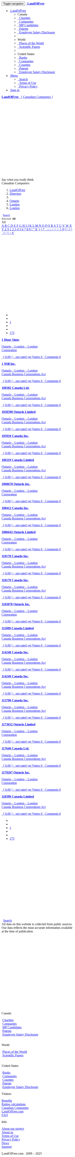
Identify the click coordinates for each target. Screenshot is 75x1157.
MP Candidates (28, 25)
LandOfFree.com (12, 1111)
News (5, 1143)
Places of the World (31, 43)
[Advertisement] (37, 138)
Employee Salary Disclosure (36, 32)
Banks (22, 57)
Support (7, 1146)
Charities (24, 18)
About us (7, 1132)
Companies (25, 21)
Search (23, 79)
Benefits (7, 1100)
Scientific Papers (29, 46)
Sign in (14, 90)
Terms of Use (27, 83)
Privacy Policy (28, 86)
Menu (14, 75)
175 (12, 333)
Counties (24, 65)
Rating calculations (14, 1104)
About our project (13, 1128)
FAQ (5, 1115)
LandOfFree (18, 10)
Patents (23, 28)
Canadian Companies (15, 1108)
